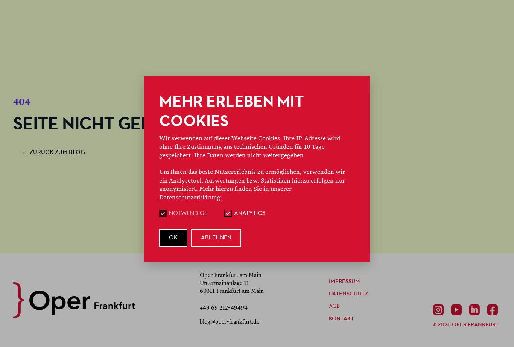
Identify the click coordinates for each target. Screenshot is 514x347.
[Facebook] (494, 309)
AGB (334, 306)
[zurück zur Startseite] (74, 300)
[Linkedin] (476, 309)
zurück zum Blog (53, 152)
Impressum (344, 282)
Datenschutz (348, 294)
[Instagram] (440, 309)
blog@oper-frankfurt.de (229, 321)
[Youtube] (458, 309)
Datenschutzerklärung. (190, 197)
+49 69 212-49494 (224, 307)
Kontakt (341, 319)
